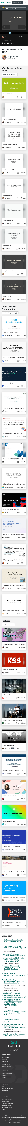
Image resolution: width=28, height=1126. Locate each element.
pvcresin (6, 512)
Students (4, 1077)
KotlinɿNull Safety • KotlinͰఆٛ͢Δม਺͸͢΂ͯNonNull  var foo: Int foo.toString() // (14, 981)
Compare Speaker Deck (8, 1088)
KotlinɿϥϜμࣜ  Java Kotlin (12, 993)
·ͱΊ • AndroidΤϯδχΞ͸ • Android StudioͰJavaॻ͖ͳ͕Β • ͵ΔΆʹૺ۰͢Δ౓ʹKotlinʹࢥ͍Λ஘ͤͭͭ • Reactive (14, 1026)
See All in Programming (9, 313)
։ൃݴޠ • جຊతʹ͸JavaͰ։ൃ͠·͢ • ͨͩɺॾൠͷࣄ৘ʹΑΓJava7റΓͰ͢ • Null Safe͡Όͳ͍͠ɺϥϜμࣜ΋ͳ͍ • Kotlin (12, 967)
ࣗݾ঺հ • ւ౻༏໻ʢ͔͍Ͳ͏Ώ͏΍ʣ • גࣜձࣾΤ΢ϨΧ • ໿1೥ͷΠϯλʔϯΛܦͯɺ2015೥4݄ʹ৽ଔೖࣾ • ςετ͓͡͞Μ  (15, 947)
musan (6, 462)
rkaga (6, 436)
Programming (7, 40)
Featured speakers (6, 1066)
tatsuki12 (7, 537)
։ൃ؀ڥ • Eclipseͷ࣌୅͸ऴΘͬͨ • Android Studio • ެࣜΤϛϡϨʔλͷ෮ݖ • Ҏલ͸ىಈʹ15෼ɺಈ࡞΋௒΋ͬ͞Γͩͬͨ (14, 959)
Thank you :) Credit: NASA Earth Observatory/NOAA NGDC (14, 1034)
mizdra (6, 335)
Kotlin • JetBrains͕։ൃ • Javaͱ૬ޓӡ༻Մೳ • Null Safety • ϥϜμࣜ (15, 974)
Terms (11, 1121)
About (6, 1121)
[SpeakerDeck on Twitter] (16, 1050)
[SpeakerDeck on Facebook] (12, 1050)
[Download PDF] (16, 43)
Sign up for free (17, 2)
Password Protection (7, 1099)
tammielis (7, 723)
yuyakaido (7, 97)
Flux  (7, 1022)
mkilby (6, 874)
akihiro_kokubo (9, 849)
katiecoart (7, 748)
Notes (3, 1109)
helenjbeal (7, 925)
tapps (6, 824)
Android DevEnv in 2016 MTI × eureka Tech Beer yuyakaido (13, 940)
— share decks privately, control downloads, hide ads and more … (14, 7)
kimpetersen (8, 900)
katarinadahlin (8, 799)
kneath (6, 672)
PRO (11, 335)
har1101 (6, 386)
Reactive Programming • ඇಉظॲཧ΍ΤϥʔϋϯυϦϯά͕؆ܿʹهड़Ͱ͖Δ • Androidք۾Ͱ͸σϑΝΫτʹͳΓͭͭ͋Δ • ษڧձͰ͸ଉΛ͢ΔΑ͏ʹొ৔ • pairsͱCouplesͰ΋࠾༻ (13, 1002)
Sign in (9, 2)
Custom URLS (5, 1101)
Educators (4, 1075)
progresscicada (9, 487)
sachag (6, 697)
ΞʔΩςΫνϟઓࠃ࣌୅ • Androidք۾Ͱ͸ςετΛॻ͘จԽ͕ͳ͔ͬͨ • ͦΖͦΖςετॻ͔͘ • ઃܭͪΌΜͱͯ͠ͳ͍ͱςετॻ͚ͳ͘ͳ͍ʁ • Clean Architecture (15, 1012)
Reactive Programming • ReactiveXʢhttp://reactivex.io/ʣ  (15, 996)
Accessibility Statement (14, 1122)
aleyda (6, 647)
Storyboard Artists (7, 1073)
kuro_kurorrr (8, 588)
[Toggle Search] (25, 2)
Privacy (16, 1121)
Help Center (5, 1084)
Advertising (5, 1090)
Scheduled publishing (7, 1103)
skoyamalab (8, 773)
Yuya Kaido (12, 56)
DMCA (20, 1121)
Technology (5, 1059)
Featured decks (6, 1064)
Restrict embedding (7, 1107)
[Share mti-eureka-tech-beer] (8, 43)
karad (6, 411)
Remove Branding (6, 1105)
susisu (6, 613)
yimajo (6, 563)
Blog (3, 1086)
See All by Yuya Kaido (9, 74)
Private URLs (5, 1097)
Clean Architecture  (11, 1019)
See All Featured (7, 624)
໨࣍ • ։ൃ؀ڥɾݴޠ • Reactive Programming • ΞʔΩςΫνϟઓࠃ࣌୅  (14, 954)
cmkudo (6, 360)
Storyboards (5, 1061)
